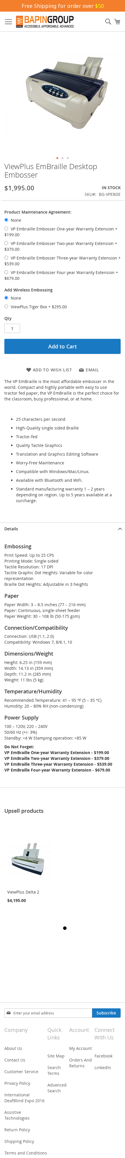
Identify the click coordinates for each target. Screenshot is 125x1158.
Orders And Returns (80, 1062)
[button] (57, 158)
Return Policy (17, 1129)
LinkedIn (102, 1067)
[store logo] (45, 22)
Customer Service (21, 1071)
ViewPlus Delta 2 (23, 892)
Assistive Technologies (17, 1115)
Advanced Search (57, 1087)
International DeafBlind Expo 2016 (24, 1097)
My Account (80, 1048)
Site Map (56, 1056)
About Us (13, 1048)
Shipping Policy (19, 1141)
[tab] (62, 528)
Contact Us (14, 1060)
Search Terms (54, 1070)
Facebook (103, 1056)
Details (11, 528)
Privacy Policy (17, 1083)
